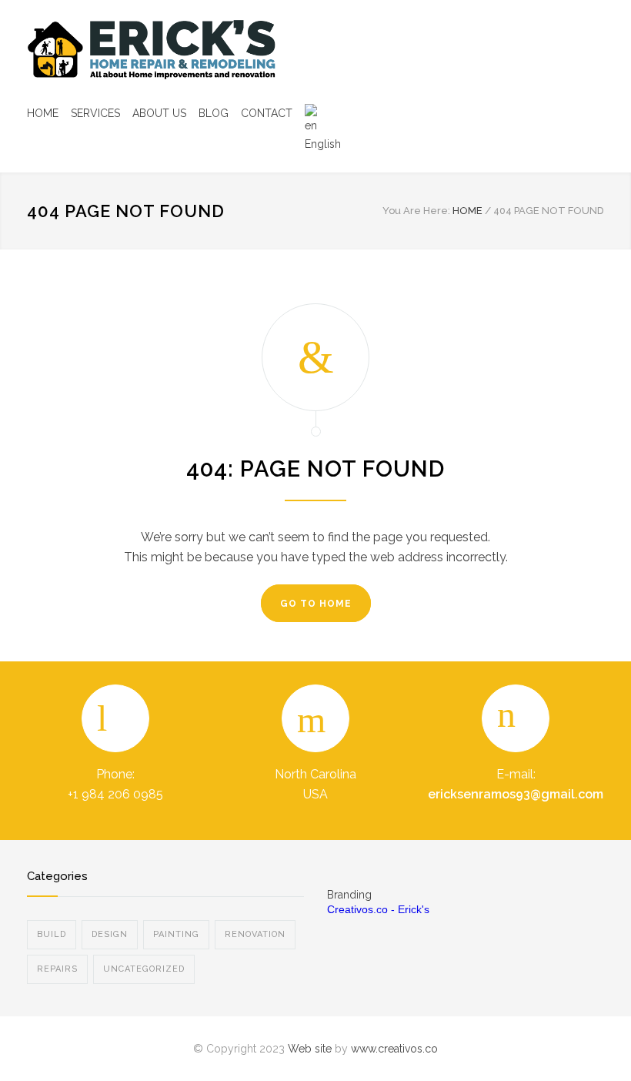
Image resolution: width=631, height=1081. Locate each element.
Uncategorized (144, 969)
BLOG (214, 113)
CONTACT (266, 113)
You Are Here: (416, 210)
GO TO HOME (316, 603)
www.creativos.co (394, 1049)
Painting (176, 934)
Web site (310, 1049)
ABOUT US (159, 113)
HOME (42, 113)
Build (51, 934)
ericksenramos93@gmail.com (515, 794)
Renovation (255, 934)
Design (110, 934)
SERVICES (95, 113)
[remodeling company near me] (169, 49)
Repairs (57, 969)
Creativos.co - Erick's (378, 909)
